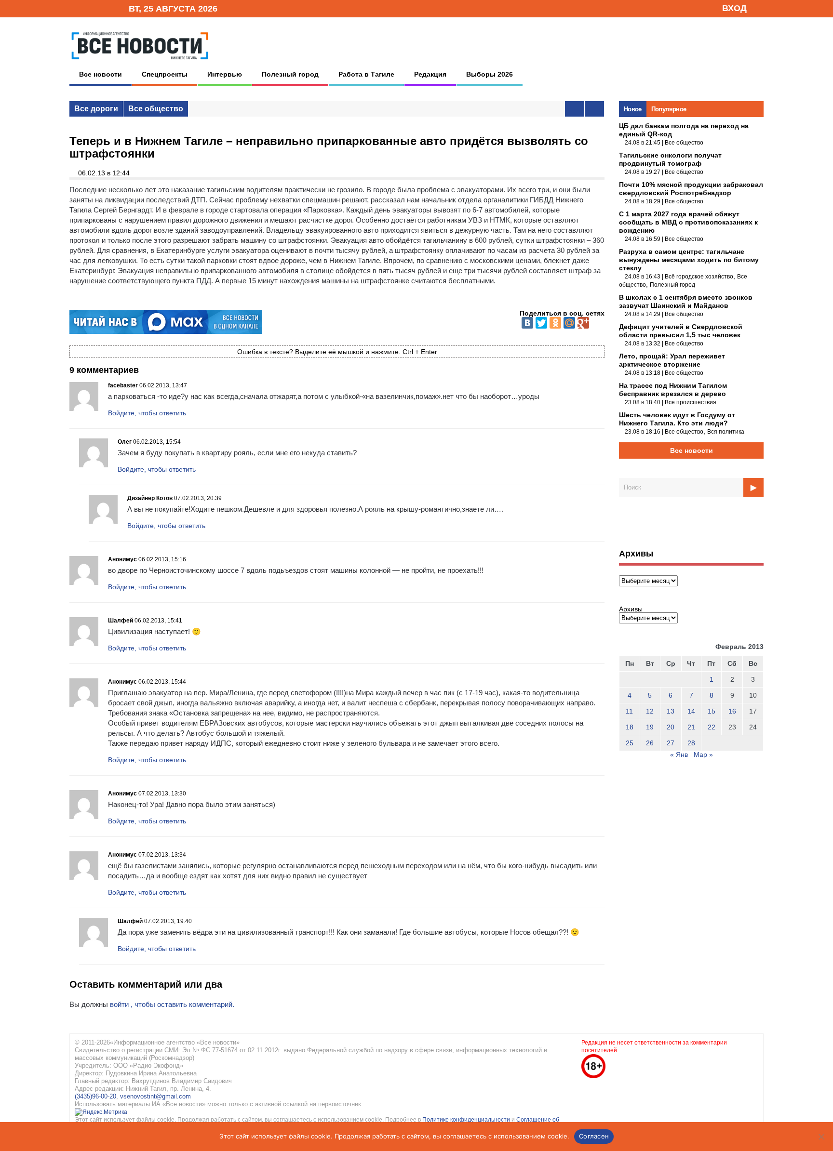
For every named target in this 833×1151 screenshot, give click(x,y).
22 (711, 727)
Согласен (594, 1136)
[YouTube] (105, 7)
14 (691, 711)
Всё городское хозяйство (699, 276)
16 (732, 711)
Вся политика (725, 431)
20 (670, 727)
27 (670, 743)
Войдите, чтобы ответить (147, 413)
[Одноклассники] (555, 323)
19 (650, 727)
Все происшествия (690, 402)
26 (650, 743)
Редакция (430, 74)
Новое (633, 109)
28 (691, 743)
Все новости (100, 74)
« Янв (679, 754)
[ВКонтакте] (527, 323)
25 (629, 743)
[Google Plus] (583, 323)
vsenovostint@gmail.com (155, 1096)
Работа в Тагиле (366, 74)
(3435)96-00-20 (95, 1096)
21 (691, 727)
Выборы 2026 (489, 74)
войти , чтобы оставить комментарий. (172, 1004)
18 (629, 727)
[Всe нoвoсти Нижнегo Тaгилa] (139, 62)
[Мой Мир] (569, 323)
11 (629, 711)
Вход (734, 8)
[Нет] (821, 1136)
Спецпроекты (165, 74)
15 (711, 711)
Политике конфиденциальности (466, 1119)
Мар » (703, 754)
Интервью (224, 74)
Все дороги (96, 109)
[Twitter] (541, 323)
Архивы (631, 609)
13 (670, 711)
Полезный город (290, 74)
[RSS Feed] (90, 7)
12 (650, 711)
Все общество (155, 109)
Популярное (668, 109)
